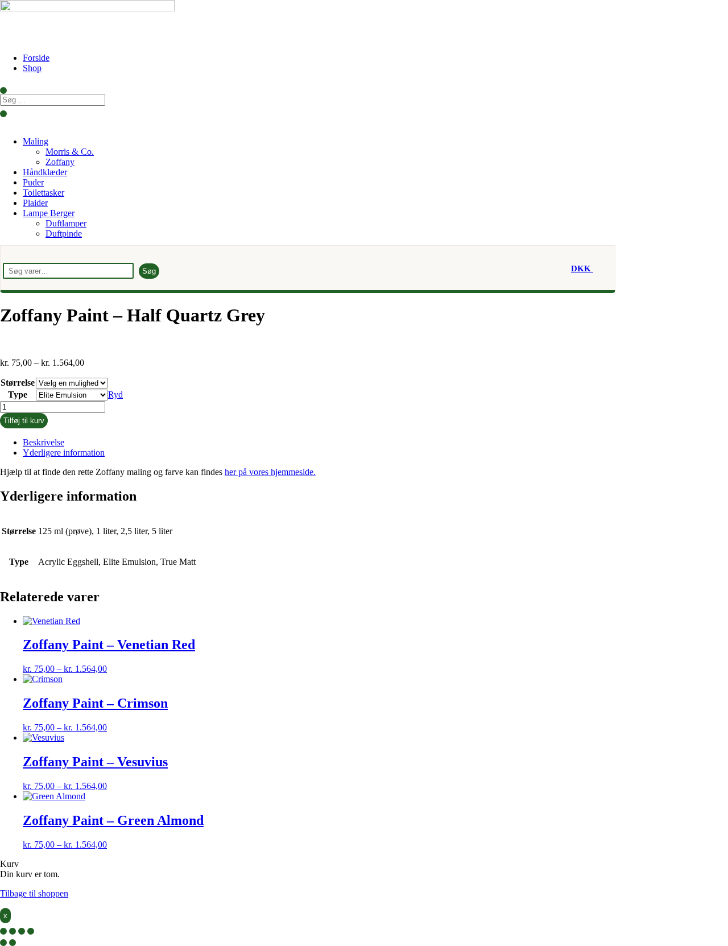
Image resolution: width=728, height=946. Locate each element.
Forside (36, 58)
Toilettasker (43, 192)
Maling (35, 141)
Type (17, 394)
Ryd (115, 394)
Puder (33, 182)
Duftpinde (64, 233)
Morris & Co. (70, 151)
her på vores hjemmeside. (270, 472)
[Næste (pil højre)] (12, 942)
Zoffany (60, 162)
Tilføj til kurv (23, 420)
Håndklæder (45, 172)
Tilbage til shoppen (34, 893)
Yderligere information (64, 452)
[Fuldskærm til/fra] (12, 931)
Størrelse (18, 382)
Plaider (35, 203)
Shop (32, 68)
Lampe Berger (49, 213)
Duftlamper (66, 223)
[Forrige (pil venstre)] (3, 942)
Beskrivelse (43, 442)
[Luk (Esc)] (30, 931)
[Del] (21, 931)
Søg (149, 271)
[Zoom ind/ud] (3, 931)
